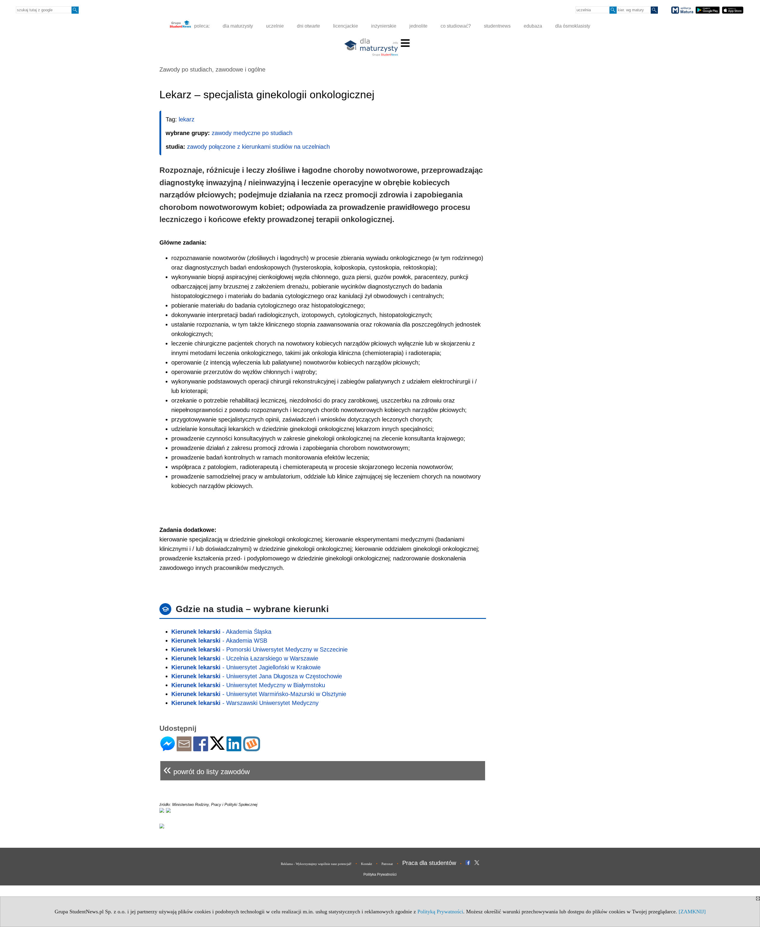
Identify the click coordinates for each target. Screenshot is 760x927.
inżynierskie (383, 25)
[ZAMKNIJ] (692, 912)
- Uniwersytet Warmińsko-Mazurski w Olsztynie (258, 694)
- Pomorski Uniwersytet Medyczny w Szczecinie (259, 649)
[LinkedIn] (234, 749)
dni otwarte (308, 25)
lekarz (186, 119)
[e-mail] (184, 749)
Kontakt (366, 864)
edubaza (533, 25)
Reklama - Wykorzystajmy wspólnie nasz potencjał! (316, 864)
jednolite (418, 25)
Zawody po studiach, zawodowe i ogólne (212, 69)
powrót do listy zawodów (206, 769)
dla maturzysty (238, 25)
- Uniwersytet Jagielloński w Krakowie (246, 667)
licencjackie (345, 25)
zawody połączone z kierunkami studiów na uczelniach (258, 146)
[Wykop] (251, 749)
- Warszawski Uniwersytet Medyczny (245, 703)
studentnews (497, 25)
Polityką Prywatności (440, 912)
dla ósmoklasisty (572, 25)
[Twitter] (217, 747)
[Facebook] (200, 749)
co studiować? (456, 25)
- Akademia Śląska (221, 631)
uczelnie (275, 25)
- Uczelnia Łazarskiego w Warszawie (244, 658)
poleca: (201, 25)
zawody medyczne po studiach (252, 133)
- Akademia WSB (219, 640)
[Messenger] (167, 749)
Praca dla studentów (429, 863)
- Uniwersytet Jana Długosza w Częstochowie (256, 676)
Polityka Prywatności (380, 874)
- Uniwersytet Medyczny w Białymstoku (248, 685)
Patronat (387, 864)
